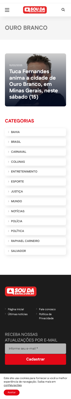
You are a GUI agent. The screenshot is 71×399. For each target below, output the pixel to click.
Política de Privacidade (46, 316)
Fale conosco (47, 309)
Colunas (18, 162)
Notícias (17, 211)
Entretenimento (24, 172)
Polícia (16, 221)
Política (17, 231)
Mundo (16, 201)
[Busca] (63, 10)
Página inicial (16, 309)
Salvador (18, 251)
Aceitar (12, 392)
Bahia (15, 132)
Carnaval (18, 152)
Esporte (17, 182)
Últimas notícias (17, 314)
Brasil (16, 142)
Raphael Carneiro (25, 241)
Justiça (17, 192)
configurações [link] (12, 385)
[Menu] (7, 10)
